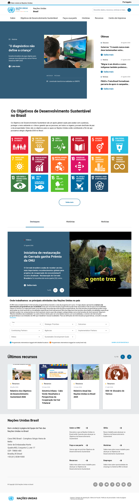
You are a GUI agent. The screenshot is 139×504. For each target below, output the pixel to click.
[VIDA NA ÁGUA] (39, 183)
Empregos (107, 460)
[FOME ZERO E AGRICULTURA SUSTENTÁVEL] (39, 145)
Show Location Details (120, 342)
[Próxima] (62, 290)
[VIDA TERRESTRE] (59, 183)
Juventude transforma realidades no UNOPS (64, 81)
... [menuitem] (13, 324)
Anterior (49, 75)
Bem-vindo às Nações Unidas (22, 3)
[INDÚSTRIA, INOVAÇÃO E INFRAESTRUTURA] (59, 164)
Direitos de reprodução (82, 497)
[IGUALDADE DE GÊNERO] (99, 145)
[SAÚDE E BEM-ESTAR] (59, 145)
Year (13, 322)
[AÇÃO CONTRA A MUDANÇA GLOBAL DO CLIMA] (19, 183)
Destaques (35, 221)
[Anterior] (55, 290)
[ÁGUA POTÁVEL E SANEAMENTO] (119, 145)
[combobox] (26, 324)
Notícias (105, 221)
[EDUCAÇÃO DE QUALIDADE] (79, 145)
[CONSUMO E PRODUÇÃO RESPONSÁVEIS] (119, 164)
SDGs (105, 428)
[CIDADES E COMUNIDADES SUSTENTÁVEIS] (99, 164)
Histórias (70, 221)
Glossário (13, 317)
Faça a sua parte (76, 445)
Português (127, 2)
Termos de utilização (76, 499)
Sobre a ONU (75, 428)
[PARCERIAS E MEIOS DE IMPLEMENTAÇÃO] (99, 183)
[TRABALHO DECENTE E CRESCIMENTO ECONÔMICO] (39, 164)
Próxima (57, 75)
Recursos (73, 460)
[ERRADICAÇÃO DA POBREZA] (19, 145)
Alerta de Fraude (95, 497)
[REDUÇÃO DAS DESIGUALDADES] (79, 164)
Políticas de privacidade (108, 497)
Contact (72, 497)
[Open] (72, 324)
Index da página (121, 497)
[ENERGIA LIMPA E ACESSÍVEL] (19, 164)
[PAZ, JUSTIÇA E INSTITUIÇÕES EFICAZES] (79, 183)
